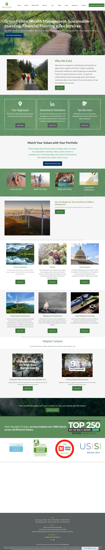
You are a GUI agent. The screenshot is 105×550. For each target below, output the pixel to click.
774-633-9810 (55, 520)
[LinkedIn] (54, 540)
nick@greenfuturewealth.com (52, 537)
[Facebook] (51, 540)
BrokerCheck (66, 544)
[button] (19, 5)
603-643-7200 (55, 522)
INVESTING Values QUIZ (52, 163)
